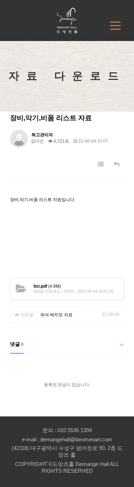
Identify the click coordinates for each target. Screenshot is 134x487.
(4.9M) (47, 286)
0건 (40, 141)
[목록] (100, 164)
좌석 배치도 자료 (56, 314)
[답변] (116, 164)
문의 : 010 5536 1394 (67, 430)
